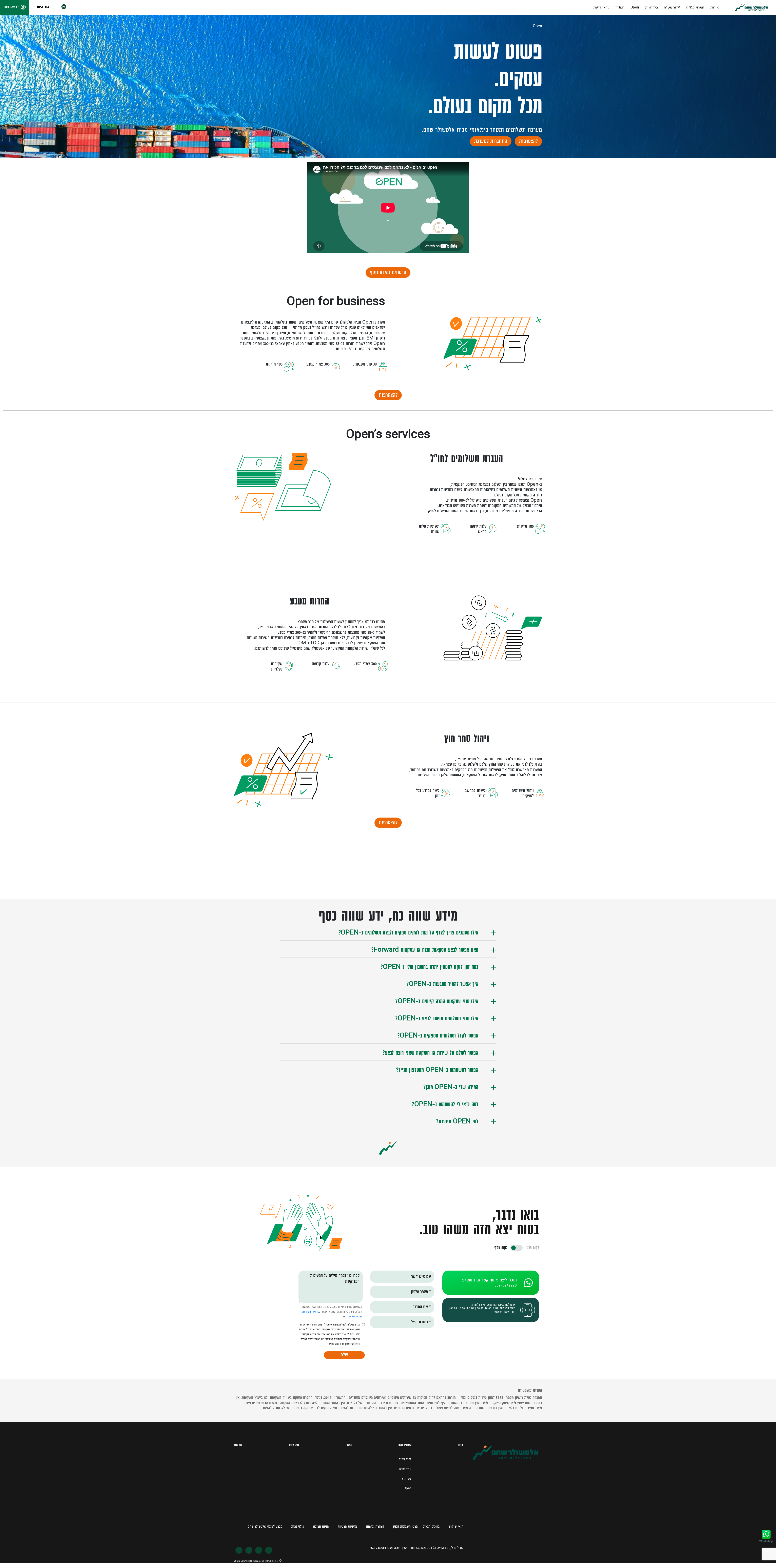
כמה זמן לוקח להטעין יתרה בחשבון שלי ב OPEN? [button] (429, 967)
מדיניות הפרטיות (310, 1312)
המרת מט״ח (695, 7)
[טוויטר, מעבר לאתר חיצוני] (258, 1550)
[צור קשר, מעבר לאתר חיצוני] (268, 1550)
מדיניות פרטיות (347, 1526)
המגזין (619, 7)
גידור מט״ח (672, 7)
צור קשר (42, 7)
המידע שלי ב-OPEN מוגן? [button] (450, 1087)
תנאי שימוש (456, 1526)
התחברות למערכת (490, 141)
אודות (714, 7)
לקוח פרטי (532, 1248)
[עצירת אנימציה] (63, 7)
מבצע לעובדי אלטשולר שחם (265, 1526)
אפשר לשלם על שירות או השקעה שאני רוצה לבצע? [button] (430, 1053)
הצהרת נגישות (375, 1526)
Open (634, 7)
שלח (344, 1355)
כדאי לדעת (601, 7)
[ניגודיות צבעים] (56, 8)
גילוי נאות (297, 1526)
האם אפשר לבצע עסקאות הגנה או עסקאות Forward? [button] (424, 950)
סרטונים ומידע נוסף (388, 272)
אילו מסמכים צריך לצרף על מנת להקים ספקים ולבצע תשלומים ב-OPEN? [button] (408, 932)
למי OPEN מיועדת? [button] (457, 1121)
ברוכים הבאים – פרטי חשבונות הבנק (416, 1526)
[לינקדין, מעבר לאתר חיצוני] (238, 1550)
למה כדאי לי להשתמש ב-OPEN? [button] (445, 1104)
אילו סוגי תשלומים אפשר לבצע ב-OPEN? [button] (436, 1018)
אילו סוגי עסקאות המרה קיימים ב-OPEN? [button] (436, 1001)
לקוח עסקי (500, 1248)
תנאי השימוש (354, 1316)
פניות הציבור (321, 1526)
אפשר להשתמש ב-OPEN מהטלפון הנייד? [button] (437, 1070)
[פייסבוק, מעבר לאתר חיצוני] (248, 1550)
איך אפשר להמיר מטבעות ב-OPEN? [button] (442, 984)
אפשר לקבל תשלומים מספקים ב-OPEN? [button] (437, 1035)
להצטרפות (528, 141)
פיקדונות (651, 7)
